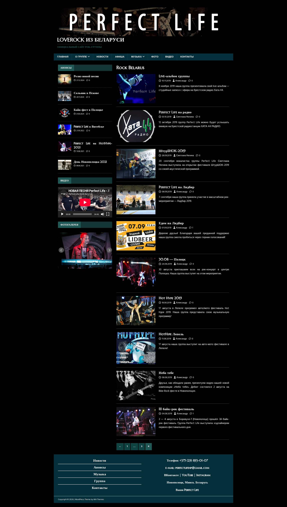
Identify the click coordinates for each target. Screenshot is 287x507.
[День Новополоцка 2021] (64, 168)
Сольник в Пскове (86, 93)
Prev (61, 250)
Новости (102, 57)
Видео (169, 57)
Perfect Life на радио (175, 112)
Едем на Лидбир (171, 223)
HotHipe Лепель (171, 334)
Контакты (187, 57)
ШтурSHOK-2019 (172, 151)
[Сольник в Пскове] (64, 99)
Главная (62, 57)
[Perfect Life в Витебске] (64, 133)
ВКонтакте (171, 475)
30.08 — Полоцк (172, 259)
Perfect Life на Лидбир (176, 187)
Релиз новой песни (86, 76)
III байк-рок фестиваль (176, 409)
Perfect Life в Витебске (89, 126)
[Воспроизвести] (62, 214)
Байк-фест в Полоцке (88, 110)
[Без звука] (102, 214)
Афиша (119, 57)
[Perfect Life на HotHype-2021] (64, 149)
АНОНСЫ (66, 67)
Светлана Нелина (185, 117)
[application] (85, 202)
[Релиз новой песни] (64, 82)
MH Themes (99, 499)
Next (109, 250)
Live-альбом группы (174, 76)
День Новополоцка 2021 (90, 162)
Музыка (136, 57)
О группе (81, 57)
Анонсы (100, 467)
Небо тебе (166, 373)
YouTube (187, 475)
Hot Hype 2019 (170, 298)
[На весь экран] (107, 214)
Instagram (203, 475)
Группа (99, 481)
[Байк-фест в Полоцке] (64, 116)
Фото (154, 57)
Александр (180, 81)
